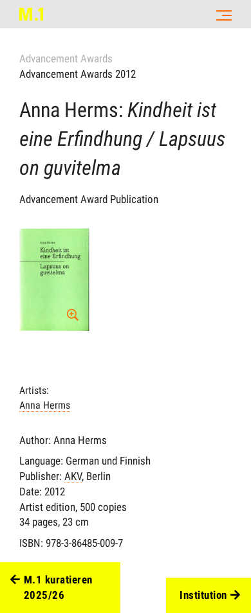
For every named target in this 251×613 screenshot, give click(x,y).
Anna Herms (44, 405)
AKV (73, 476)
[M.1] (31, 14)
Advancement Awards (66, 58)
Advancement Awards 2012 (77, 73)
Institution (203, 595)
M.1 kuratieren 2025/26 (58, 587)
